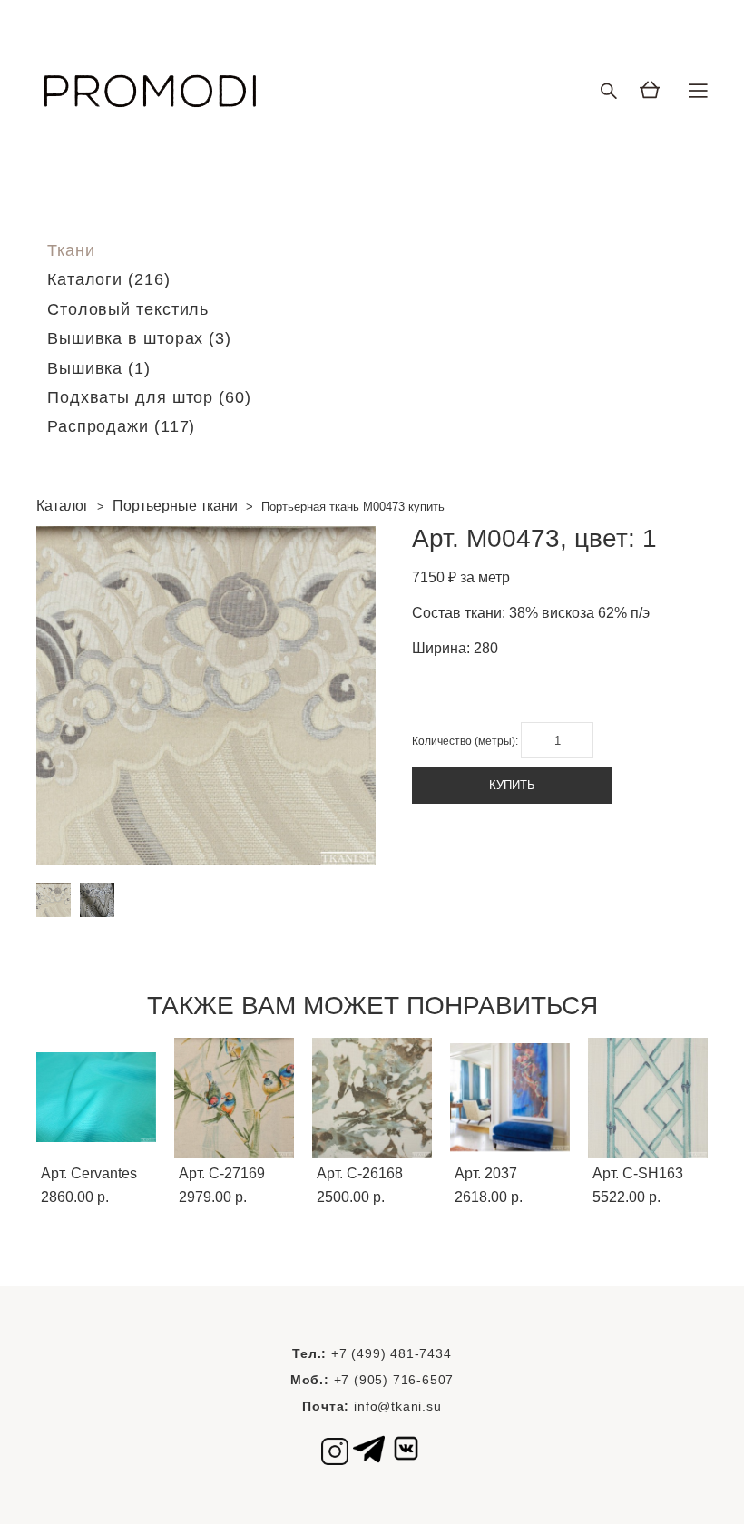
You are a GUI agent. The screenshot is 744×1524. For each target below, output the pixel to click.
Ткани (71, 250)
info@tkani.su (397, 1406)
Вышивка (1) (99, 368)
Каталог (62, 505)
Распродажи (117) (121, 426)
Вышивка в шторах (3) (139, 338)
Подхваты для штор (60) (149, 397)
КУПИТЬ (512, 785)
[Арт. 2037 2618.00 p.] (510, 1098)
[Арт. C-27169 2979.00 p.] (234, 1098)
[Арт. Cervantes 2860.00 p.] (96, 1098)
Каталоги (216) (109, 279)
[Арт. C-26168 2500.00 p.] (372, 1098)
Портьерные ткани (175, 505)
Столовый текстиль (128, 309)
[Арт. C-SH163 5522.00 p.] (648, 1098)
